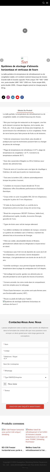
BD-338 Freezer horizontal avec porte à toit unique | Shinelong (12, 449)
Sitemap (25, 468)
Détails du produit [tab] (25, 110)
